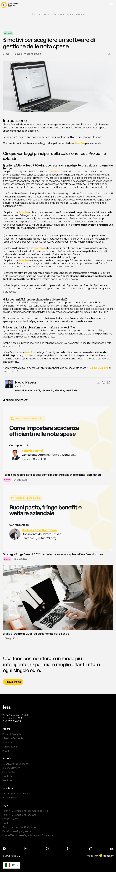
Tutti (34, 14)
